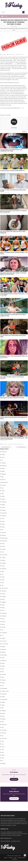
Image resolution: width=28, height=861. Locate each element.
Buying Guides (5, 482)
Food (3, 551)
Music (3, 668)
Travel (3, 746)
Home (3, 610)
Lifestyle (3, 638)
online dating (10, 444)
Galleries (3, 560)
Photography (4, 688)
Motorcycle (4, 660)
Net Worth (4, 674)
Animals (3, 454)
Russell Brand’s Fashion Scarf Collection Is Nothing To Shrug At (7, 447)
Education (4, 535)
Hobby (3, 607)
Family (3, 543)
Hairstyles (4, 596)
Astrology (4, 462)
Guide (3, 579)
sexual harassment (20, 444)
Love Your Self (5, 643)
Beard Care (4, 465)
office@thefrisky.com (8, 838)
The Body (4, 732)
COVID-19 (4, 515)
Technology (4, 730)
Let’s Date (14, 63)
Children (3, 499)
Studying (3, 718)
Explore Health (14, 779)
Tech (3, 727)
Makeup (3, 646)
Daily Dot (21, 107)
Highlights (4, 602)
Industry (3, 621)
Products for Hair (5, 691)
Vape (3, 752)
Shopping (4, 710)
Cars (3, 487)
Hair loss (3, 593)
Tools (3, 741)
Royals (3, 705)
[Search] (23, 12)
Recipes (3, 696)
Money (3, 657)
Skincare (3, 713)
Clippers (3, 504)
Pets (3, 685)
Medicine (3, 652)
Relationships (4, 699)
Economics (4, 532)
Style (3, 721)
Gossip (3, 577)
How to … (4, 618)
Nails (3, 671)
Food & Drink (4, 554)
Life (2, 635)
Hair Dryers (4, 590)
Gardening (4, 568)
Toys (3, 744)
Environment (4, 540)
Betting (3, 471)
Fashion (3, 546)
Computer (4, 510)
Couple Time (4, 513)
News (13, 54)
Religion (3, 702)
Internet (3, 624)
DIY (2, 529)
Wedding (3, 763)
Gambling (4, 563)
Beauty (3, 468)
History (3, 604)
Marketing (4, 649)
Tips (2, 735)
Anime (3, 457)
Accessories (4, 451)
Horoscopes (4, 613)
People (3, 682)
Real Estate (4, 693)
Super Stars (4, 724)
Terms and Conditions (21, 857)
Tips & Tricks (4, 738)
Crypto (3, 521)
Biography (4, 474)
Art (2, 460)
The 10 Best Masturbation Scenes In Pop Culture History (22, 447)
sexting (14, 444)
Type (3, 749)
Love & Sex (4, 641)
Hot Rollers (4, 616)
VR (2, 760)
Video (3, 757)
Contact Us (11, 857)
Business (3, 479)
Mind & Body (4, 654)
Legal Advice (4, 632)
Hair (2, 585)
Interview (3, 627)
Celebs (3, 496)
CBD (3, 493)
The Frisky (3, 54)
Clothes (3, 507)
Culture (3, 524)
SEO (3, 707)
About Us (5, 857)
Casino (3, 490)
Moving (3, 666)
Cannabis (4, 485)
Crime (3, 518)
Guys (3, 582)
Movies (3, 663)
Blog (3, 476)
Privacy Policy (14, 859)
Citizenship (4, 501)
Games (3, 565)
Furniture (3, 557)
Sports (3, 716)
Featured (3, 549)
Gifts (3, 571)
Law (2, 629)
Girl (2, 574)
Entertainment (4, 538)
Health (3, 599)
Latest (15, 857)
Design (3, 526)
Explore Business (14, 798)
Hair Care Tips (5, 588)
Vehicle (3, 755)
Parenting (4, 680)
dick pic (5, 444)
